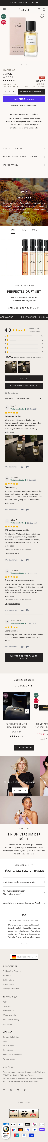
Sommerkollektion (11, 1037)
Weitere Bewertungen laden (24, 657)
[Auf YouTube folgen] (18, 1089)
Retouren (7, 975)
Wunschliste (8, 984)
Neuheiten (20, 790)
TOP (13, 230)
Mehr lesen (9, 432)
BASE (34, 230)
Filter (24, 378)
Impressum (7, 1024)
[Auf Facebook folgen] (4, 1089)
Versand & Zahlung (11, 1019)
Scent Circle (8, 1050)
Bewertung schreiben (24, 386)
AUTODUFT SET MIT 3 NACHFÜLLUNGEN (16, 725)
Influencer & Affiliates (12, 1055)
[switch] (5, 1136)
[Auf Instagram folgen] (11, 1089)
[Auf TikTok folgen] (24, 1089)
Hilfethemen (8, 1011)
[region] (24, 926)
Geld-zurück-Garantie (12, 971)
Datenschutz (8, 1006)
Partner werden (9, 1059)
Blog (5, 1041)
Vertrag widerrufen (11, 989)
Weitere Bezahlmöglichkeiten (24, 105)
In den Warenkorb (31, 92)
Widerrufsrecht (9, 1015)
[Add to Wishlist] (42, 16)
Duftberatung (8, 980)
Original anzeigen (12, 553)
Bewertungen (8, 1046)
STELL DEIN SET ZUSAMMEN (24, 308)
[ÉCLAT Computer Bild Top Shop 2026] (24, 1113)
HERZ (23, 230)
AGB (5, 1002)
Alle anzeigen (24, 748)
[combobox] (24, 957)
